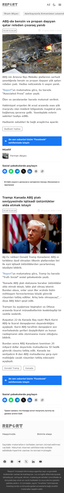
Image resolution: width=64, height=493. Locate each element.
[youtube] (40, 461)
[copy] (42, 171)
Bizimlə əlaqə (44, 434)
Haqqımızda (8, 434)
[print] (36, 171)
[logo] (10, 5)
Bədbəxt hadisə (12, 129)
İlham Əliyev (11, 13)
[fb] (4, 171)
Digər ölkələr (9, 31)
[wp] (11, 171)
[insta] (12, 461)
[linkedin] (29, 171)
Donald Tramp (11, 368)
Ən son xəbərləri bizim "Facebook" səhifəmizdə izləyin (27, 141)
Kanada (29, 368)
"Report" (7, 90)
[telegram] (17, 171)
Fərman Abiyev (18, 155)
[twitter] (23, 171)
